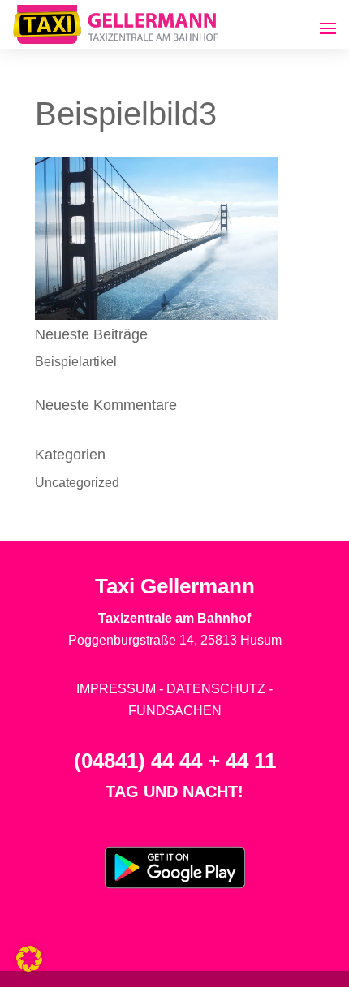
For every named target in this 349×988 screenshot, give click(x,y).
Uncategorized (77, 483)
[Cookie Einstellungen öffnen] (29, 967)
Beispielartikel (76, 362)
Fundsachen (175, 711)
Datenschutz (215, 689)
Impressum (116, 689)
